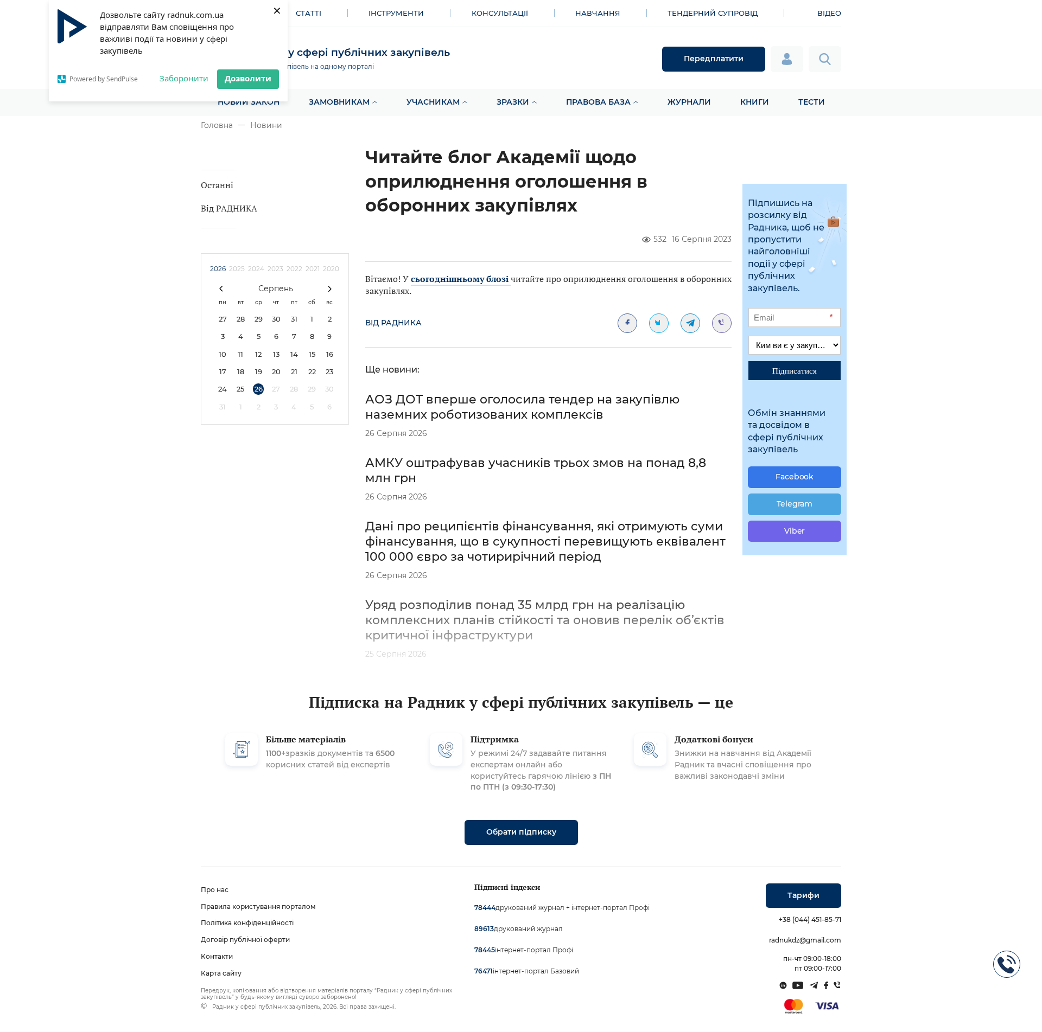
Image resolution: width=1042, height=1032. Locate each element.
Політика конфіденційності (247, 923)
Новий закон (248, 102)
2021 (313, 269)
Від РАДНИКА (229, 208)
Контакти (217, 956)
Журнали (689, 102)
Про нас (214, 890)
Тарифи (803, 895)
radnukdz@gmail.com (805, 940)
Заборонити (184, 78)
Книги (754, 102)
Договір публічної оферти (245, 939)
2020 (331, 269)
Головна (217, 125)
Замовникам (339, 102)
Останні (217, 185)
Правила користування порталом (258, 906)
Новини (266, 125)
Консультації (500, 13)
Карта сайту (221, 973)
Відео (829, 13)
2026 (218, 269)
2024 (256, 269)
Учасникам (433, 102)
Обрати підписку (521, 832)
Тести (811, 102)
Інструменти (396, 13)
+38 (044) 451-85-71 (810, 919)
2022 (294, 269)
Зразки (513, 102)
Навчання (597, 13)
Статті (308, 13)
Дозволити (248, 78)
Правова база (598, 102)
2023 (275, 269)
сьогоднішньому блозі (461, 279)
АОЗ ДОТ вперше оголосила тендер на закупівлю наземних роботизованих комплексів (522, 407)
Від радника (393, 323)
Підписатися (794, 370)
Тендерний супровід (713, 13)
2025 (237, 269)
